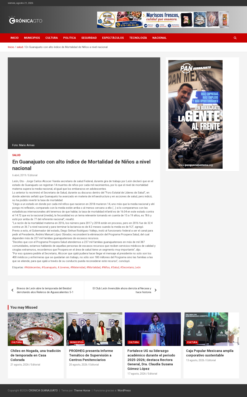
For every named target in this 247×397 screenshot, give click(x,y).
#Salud (115, 267)
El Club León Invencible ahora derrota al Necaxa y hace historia (122, 290)
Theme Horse (82, 390)
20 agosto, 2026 (78, 364)
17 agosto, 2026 (136, 373)
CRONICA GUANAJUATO (43, 390)
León (138, 267)
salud (16, 155)
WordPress (124, 390)
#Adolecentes (32, 267)
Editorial (32, 175)
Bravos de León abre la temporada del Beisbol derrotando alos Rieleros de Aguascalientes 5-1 (45, 290)
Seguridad (89, 37)
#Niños (106, 267)
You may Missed (23, 307)
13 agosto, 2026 (195, 360)
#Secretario (127, 267)
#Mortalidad (93, 267)
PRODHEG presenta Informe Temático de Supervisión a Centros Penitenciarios (91, 355)
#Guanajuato (49, 267)
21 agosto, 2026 (19, 364)
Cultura (51, 37)
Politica (69, 37)
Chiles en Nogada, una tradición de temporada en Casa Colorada (35, 355)
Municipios (32, 37)
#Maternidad (77, 267)
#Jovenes (63, 267)
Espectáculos (113, 37)
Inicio (14, 37)
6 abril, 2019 (19, 175)
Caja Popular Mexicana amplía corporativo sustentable (209, 353)
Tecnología (138, 37)
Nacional (159, 37)
